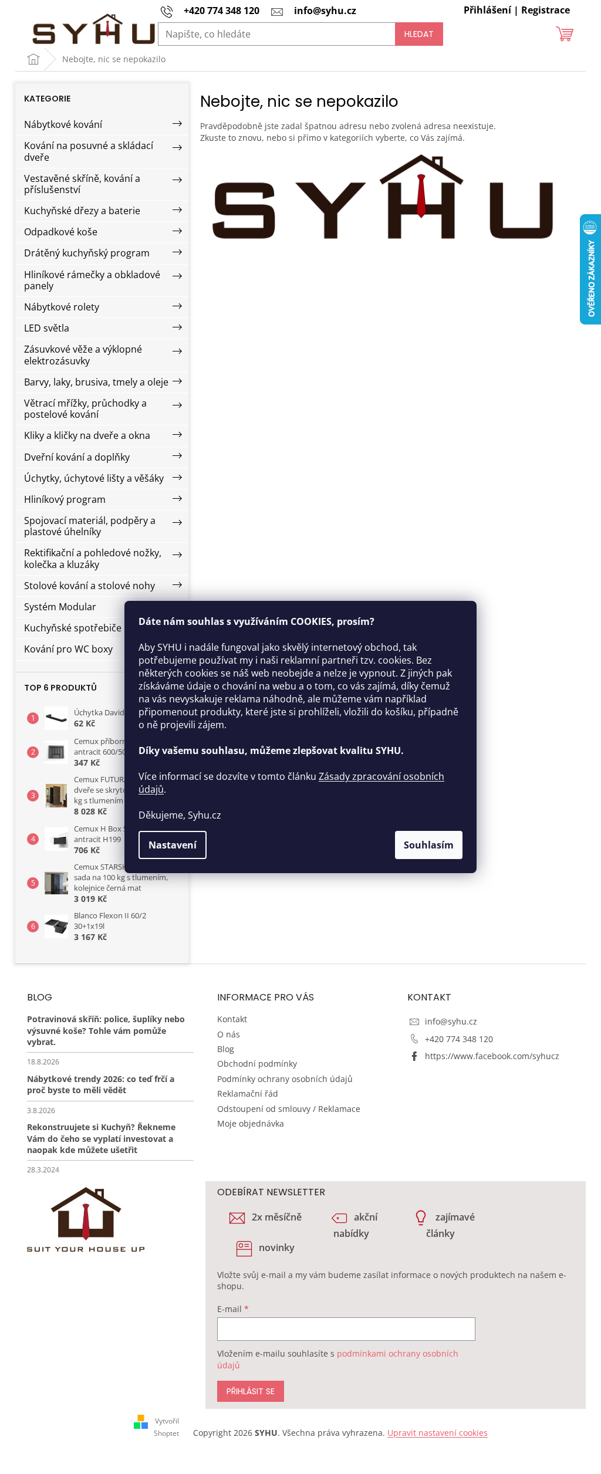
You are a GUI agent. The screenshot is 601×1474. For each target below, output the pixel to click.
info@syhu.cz (451, 1021)
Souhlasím (429, 845)
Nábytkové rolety (61, 306)
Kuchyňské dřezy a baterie (82, 210)
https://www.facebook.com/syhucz (492, 1055)
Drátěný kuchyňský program (87, 252)
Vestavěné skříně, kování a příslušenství (82, 184)
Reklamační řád (247, 1093)
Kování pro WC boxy (68, 649)
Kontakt (232, 1019)
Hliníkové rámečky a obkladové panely (92, 280)
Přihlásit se (251, 1391)
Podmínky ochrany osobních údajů (285, 1078)
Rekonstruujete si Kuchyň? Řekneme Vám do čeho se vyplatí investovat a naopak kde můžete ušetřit (101, 1138)
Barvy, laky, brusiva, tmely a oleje (96, 382)
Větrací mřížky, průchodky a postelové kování (85, 409)
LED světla (46, 328)
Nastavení (172, 845)
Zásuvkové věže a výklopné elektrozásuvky (83, 355)
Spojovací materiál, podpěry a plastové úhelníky (90, 526)
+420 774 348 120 (459, 1038)
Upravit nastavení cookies (437, 1432)
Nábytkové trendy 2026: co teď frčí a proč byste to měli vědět (100, 1084)
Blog (225, 1048)
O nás (228, 1034)
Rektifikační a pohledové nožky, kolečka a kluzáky (92, 558)
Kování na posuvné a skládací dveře (88, 151)
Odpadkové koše (60, 231)
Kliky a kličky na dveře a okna (87, 435)
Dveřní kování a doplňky (77, 457)
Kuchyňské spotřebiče (72, 627)
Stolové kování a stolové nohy (89, 585)
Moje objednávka (250, 1123)
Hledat (419, 34)
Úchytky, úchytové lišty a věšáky (94, 478)
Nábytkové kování (63, 124)
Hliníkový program (65, 499)
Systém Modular (60, 606)
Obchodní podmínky (257, 1063)
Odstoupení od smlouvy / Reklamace (288, 1108)
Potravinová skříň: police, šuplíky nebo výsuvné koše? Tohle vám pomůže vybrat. (106, 1030)
